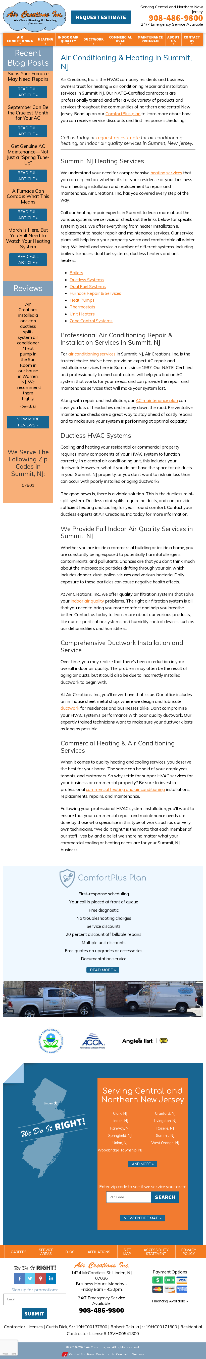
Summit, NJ (165, 1135)
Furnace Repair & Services (95, 293)
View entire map (141, 1218)
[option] (28, 356)
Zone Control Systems (91, 320)
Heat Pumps (82, 300)
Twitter (30, 1278)
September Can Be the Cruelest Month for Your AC (28, 112)
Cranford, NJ (165, 1113)
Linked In (51, 1278)
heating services (166, 172)
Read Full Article (28, 92)
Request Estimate (101, 17)
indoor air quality (87, 601)
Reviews (28, 289)
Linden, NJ (120, 1120)
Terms (13, 1354)
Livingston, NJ (165, 1120)
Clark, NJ (120, 1113)
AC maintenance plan (157, 400)
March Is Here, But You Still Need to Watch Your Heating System (28, 238)
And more (141, 1164)
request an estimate (118, 138)
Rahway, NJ (120, 1128)
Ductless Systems (87, 279)
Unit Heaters (82, 313)
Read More (101, 970)
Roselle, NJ (165, 1128)
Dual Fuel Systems (88, 286)
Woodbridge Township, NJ (120, 1150)
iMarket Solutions (81, 1354)
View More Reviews (28, 422)
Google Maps (40, 1278)
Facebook (19, 1278)
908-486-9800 (176, 17)
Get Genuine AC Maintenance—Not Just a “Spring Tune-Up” (28, 154)
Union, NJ (120, 1142)
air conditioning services (92, 353)
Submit (34, 1313)
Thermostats (82, 306)
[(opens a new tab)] (145, 1041)
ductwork (70, 708)
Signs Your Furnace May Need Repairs (28, 76)
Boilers (76, 272)
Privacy (5, 1354)
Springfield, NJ (120, 1135)
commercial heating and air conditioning (125, 789)
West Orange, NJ (165, 1142)
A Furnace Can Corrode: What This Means (28, 196)
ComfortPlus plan (123, 113)
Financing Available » (170, 1301)
